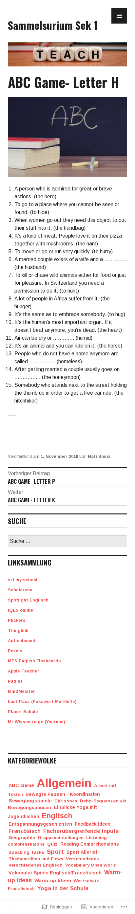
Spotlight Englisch (28, 600)
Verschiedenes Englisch (36, 865)
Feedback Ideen (92, 824)
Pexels (15, 650)
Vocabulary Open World (91, 865)
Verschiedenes (82, 858)
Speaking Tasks (26, 852)
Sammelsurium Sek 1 (53, 25)
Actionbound (21, 640)
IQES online (20, 610)
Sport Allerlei (82, 852)
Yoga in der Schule (62, 888)
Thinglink (18, 630)
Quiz (52, 844)
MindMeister (21, 691)
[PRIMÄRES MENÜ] (119, 16)
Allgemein (64, 783)
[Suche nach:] (67, 541)
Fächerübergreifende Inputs (81, 831)
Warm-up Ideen (52, 880)
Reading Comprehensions (89, 844)
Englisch (57, 816)
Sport (55, 851)
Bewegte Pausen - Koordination (63, 794)
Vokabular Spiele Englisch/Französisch (55, 872)
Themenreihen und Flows (36, 858)
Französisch (25, 831)
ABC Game (21, 785)
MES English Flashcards (34, 660)
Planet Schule (23, 711)
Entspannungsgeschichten (40, 824)
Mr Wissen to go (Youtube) (36, 721)
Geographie (22, 837)
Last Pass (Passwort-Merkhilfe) (42, 701)
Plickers (17, 620)
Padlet (15, 681)
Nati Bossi (99, 456)
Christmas (65, 800)
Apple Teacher (23, 671)
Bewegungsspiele (30, 800)
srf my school (22, 579)
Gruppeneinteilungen (61, 837)
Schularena (20, 589)
